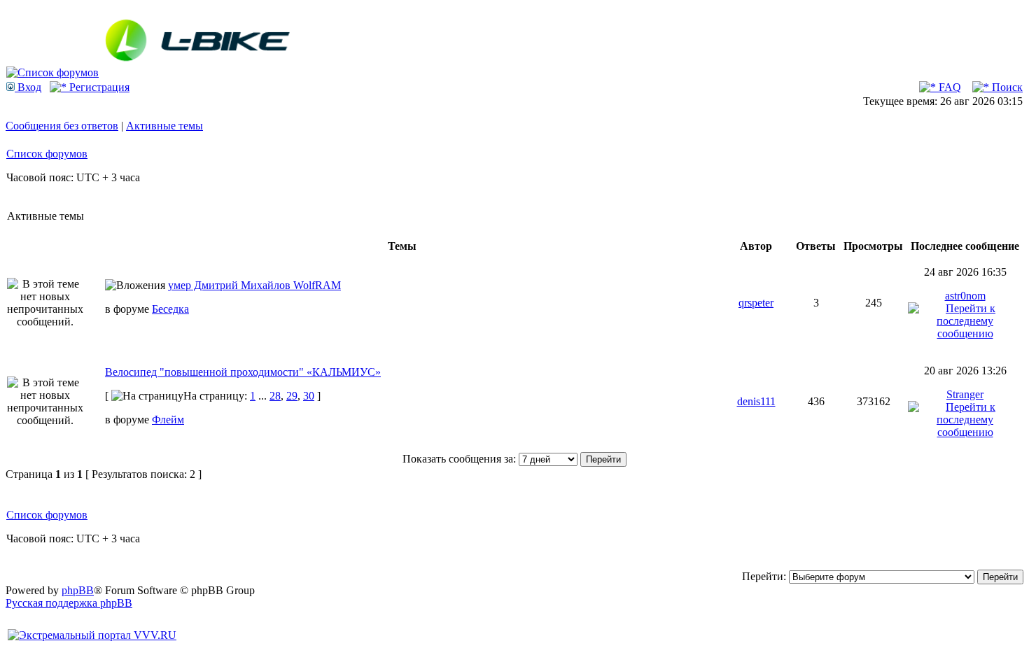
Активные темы (164, 126)
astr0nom (965, 296)
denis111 (756, 401)
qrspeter (756, 303)
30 (308, 396)
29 (292, 396)
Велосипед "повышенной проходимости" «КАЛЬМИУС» (243, 372)
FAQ (948, 87)
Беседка (170, 309)
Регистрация (98, 87)
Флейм (168, 419)
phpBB (78, 590)
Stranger (964, 394)
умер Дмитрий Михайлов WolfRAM (254, 285)
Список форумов (47, 154)
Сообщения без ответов (62, 126)
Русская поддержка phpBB (69, 603)
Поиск (1006, 87)
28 (275, 396)
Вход (28, 87)
